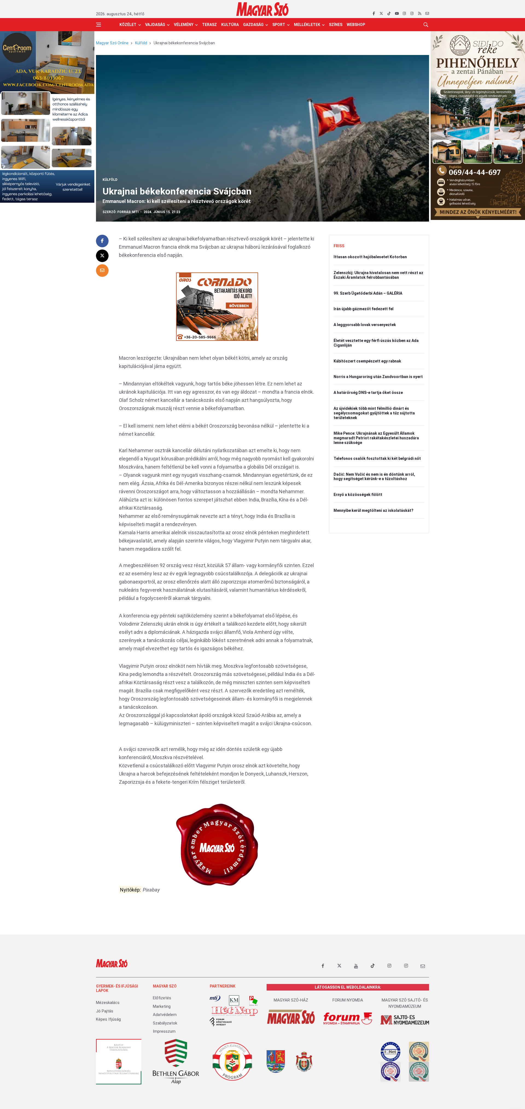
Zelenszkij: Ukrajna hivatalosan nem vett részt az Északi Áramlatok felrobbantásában (378, 275)
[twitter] (381, 13)
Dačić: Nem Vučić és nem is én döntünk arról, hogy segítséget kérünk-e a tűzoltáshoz (374, 476)
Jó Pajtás (104, 1011)
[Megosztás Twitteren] (102, 255)
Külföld (141, 43)
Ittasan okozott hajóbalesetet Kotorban (370, 257)
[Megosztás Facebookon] (102, 241)
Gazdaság (253, 24)
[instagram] (404, 13)
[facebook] (373, 13)
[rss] (419, 13)
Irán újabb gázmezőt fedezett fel (363, 309)
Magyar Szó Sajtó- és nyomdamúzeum (405, 1003)
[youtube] (396, 13)
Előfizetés (162, 997)
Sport (278, 24)
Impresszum (164, 1031)
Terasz (209, 24)
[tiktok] (389, 13)
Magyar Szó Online (112, 43)
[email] (427, 13)
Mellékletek (307, 24)
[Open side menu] (98, 24)
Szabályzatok (165, 1023)
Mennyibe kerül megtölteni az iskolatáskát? (373, 510)
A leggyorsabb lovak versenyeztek (365, 325)
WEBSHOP (356, 24)
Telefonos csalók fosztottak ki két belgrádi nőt (377, 458)
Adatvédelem (165, 1014)
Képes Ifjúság (108, 1019)
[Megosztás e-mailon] (102, 270)
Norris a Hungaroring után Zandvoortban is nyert (378, 376)
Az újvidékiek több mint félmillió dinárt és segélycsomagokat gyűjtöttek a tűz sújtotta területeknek (374, 413)
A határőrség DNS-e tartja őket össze (368, 392)
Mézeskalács (107, 1002)
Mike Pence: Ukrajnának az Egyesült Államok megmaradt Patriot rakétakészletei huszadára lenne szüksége (376, 438)
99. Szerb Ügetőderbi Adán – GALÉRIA (368, 293)
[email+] (422, 966)
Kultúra (230, 24)
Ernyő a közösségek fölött (358, 494)
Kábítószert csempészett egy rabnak (367, 361)
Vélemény (183, 24)
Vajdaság (155, 24)
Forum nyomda (347, 1000)
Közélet (127, 24)
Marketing (162, 1006)
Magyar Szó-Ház (291, 1000)
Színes (335, 24)
